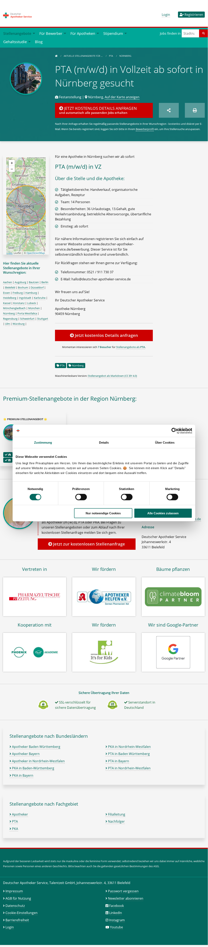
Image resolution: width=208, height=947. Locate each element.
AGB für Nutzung (18, 898)
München (34, 308)
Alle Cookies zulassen (163, 513)
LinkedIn (115, 913)
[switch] (81, 497)
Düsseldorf (37, 287)
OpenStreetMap (36, 253)
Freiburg (18, 293)
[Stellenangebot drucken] (195, 110)
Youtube (116, 927)
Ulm (7, 324)
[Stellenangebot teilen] (169, 110)
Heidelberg (9, 298)
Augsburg (20, 282)
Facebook (116, 905)
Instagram (117, 920)
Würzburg (19, 324)
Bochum (23, 287)
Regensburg (10, 318)
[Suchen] (203, 33)
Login (166, 14)
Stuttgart (42, 318)
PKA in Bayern (22, 775)
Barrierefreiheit (17, 920)
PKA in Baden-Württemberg (32, 768)
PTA (111, 55)
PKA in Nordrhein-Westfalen (129, 746)
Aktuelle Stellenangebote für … (83, 55)
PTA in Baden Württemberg (128, 754)
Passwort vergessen (123, 891)
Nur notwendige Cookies (103, 513)
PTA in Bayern (118, 761)
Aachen (7, 282)
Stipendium (113, 33)
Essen (6, 293)
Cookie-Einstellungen (21, 913)
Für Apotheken (82, 33)
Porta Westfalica (27, 313)
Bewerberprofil (145, 129)
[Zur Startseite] (56, 55)
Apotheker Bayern (25, 754)
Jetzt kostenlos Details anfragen (106, 335)
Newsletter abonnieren (125, 898)
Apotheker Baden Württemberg (35, 746)
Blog (39, 41)
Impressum (14, 891)
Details (104, 442)
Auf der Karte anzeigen (122, 97)
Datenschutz (15, 905)
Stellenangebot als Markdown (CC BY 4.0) (112, 376)
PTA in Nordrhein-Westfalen (129, 768)
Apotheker (19, 814)
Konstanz (19, 303)
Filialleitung (116, 814)
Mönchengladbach (14, 308)
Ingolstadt (25, 298)
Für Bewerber (50, 33)
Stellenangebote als (130, 347)
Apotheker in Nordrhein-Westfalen (38, 761)
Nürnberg (125, 55)
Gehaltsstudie (15, 41)
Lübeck (31, 303)
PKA (14, 828)
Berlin (44, 282)
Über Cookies (165, 442)
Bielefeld (10, 287)
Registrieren (193, 14)
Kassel (7, 303)
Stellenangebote (17, 33)
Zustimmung (43, 442)
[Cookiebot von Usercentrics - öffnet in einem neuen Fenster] (174, 431)
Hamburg (31, 293)
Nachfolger (116, 821)
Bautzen (34, 282)
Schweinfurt (27, 318)
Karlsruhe (39, 298)
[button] (12, 163)
